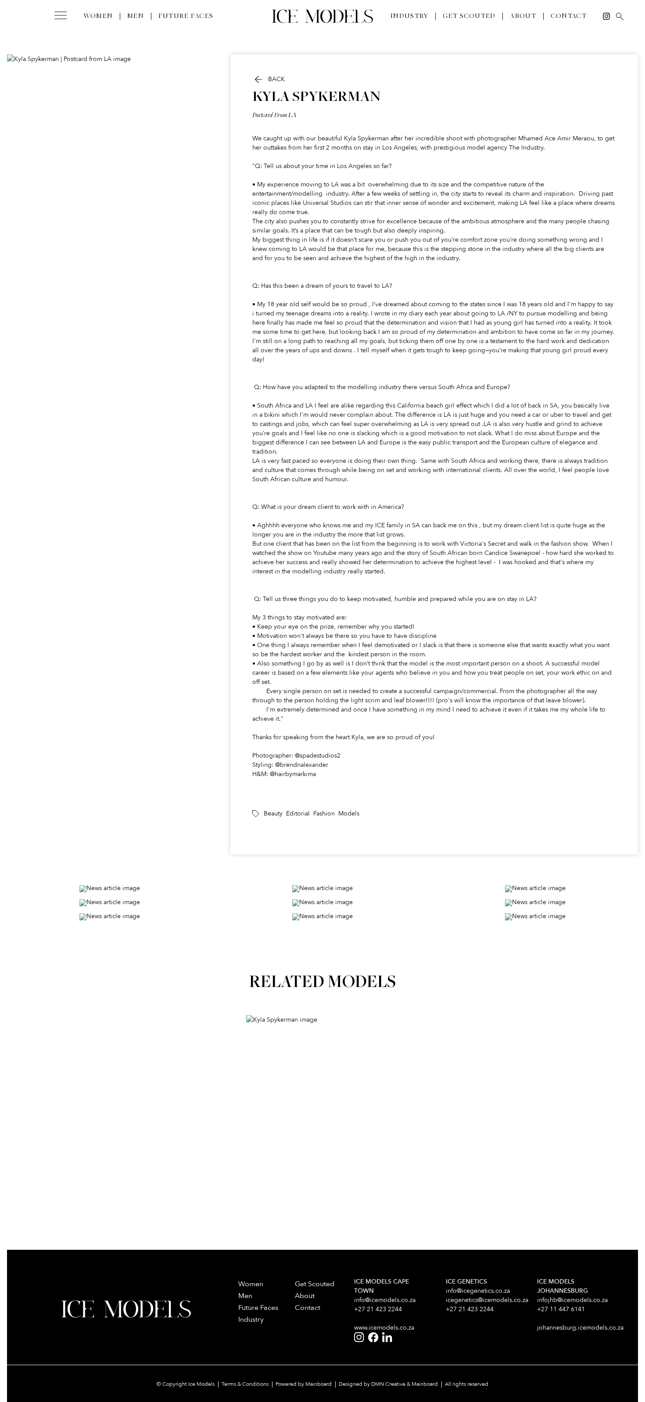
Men (135, 16)
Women (98, 16)
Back (268, 79)
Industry (409, 16)
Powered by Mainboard (304, 1384)
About (523, 16)
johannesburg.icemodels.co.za (580, 1327)
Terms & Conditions (245, 1384)
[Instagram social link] (606, 16)
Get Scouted (469, 16)
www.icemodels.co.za (384, 1327)
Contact (569, 16)
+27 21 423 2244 (378, 1309)
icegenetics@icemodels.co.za (487, 1300)
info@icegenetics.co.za (478, 1291)
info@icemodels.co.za (385, 1300)
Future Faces (185, 16)
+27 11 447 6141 (561, 1309)
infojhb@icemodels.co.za (572, 1300)
